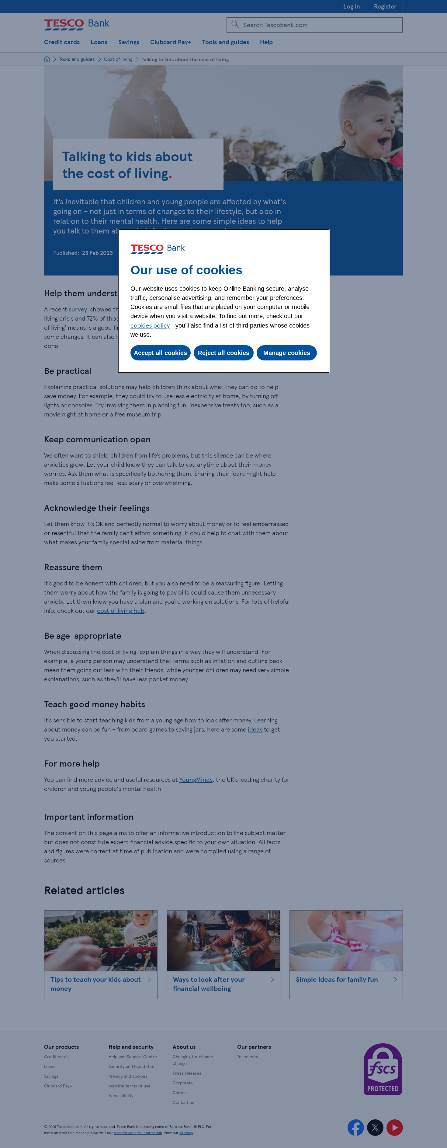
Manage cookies (286, 352)
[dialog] (223, 301)
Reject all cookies (223, 352)
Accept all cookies (160, 352)
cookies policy (150, 325)
